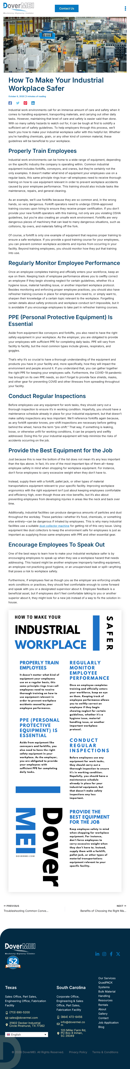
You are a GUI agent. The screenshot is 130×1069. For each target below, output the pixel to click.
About (102, 1009)
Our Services (107, 978)
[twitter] (97, 954)
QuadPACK (105, 982)
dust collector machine (54, 525)
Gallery (102, 1013)
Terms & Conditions (105, 1052)
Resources (105, 1000)
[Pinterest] (25, 103)
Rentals (103, 1005)
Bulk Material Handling (106, 994)
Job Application (108, 1022)
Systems (104, 987)
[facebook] (111, 954)
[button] (67, 8)
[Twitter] (17, 103)
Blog (101, 1027)
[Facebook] (10, 103)
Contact (103, 1018)
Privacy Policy (78, 1052)
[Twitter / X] (118, 954)
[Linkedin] (33, 103)
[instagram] (104, 954)
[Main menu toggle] (125, 8)
